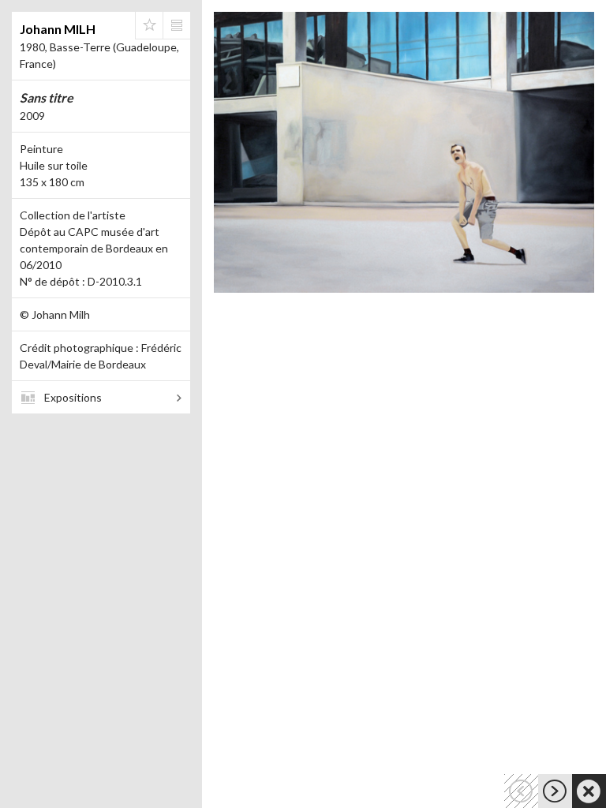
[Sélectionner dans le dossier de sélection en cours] (149, 25)
